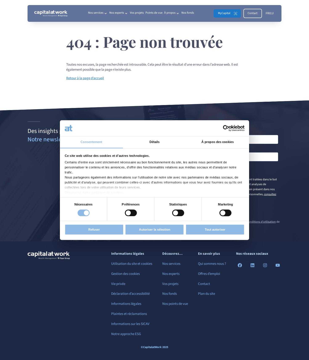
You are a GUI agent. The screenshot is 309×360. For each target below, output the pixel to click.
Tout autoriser (215, 229)
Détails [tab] (154, 142)
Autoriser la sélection (154, 229)
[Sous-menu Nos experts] (126, 13)
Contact (253, 13)
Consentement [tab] (91, 142)
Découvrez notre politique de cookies (94, 192)
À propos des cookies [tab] (217, 142)
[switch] (131, 212)
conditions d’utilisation (261, 222)
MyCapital (224, 13)
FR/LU (269, 13)
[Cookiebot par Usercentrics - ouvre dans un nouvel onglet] (226, 128)
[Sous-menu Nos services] (105, 13)
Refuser (94, 229)
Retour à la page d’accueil (85, 78)
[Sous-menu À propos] (178, 13)
